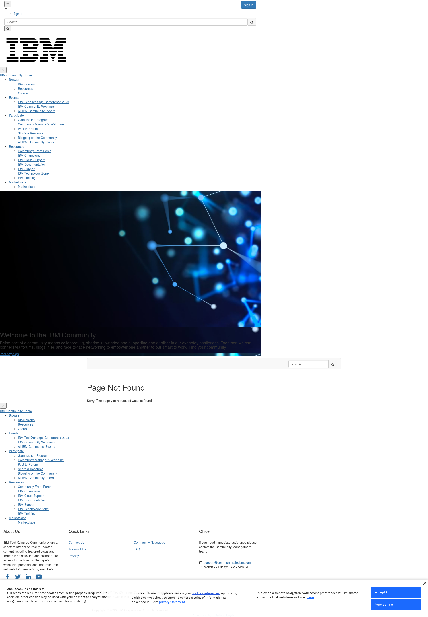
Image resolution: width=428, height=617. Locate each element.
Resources (16, 146)
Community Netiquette (149, 542)
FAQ (137, 549)
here (310, 597)
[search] (251, 22)
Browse (14, 79)
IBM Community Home (16, 75)
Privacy (74, 555)
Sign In (18, 13)
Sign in (248, 5)
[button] (424, 583)
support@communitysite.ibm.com (227, 562)
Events (14, 97)
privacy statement (172, 602)
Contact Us (76, 542)
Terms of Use (78, 549)
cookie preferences (206, 593)
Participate (16, 115)
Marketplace (17, 182)
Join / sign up (9, 354)
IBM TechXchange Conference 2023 (43, 102)
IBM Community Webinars (36, 106)
